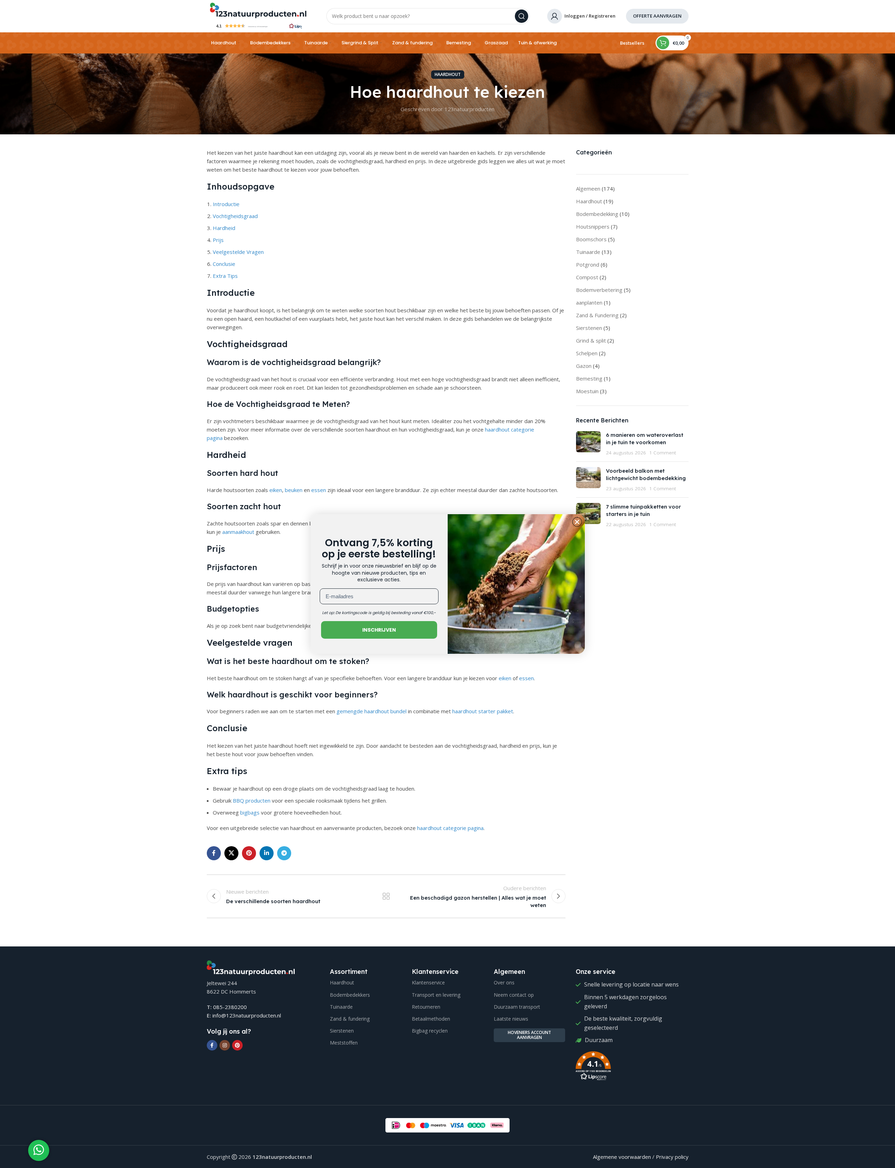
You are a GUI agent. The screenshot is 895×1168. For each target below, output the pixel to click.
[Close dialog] (577, 522)
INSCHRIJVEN (379, 629)
